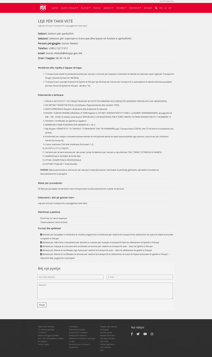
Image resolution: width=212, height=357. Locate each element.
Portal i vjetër (43, 344)
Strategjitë (104, 329)
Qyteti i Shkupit (68, 7)
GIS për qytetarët (107, 344)
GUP (102, 350)
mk (160, 7)
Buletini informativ (107, 335)
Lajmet (54, 7)
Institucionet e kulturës (78, 332)
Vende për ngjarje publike (48, 335)
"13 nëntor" (42, 332)
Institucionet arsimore (78, 335)
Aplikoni (108, 7)
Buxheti (85, 7)
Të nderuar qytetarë (46, 329)
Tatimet (97, 7)
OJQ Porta (104, 341)
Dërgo (42, 305)
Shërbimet (134, 7)
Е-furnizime (73, 326)
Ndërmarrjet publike (77, 329)
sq (165, 7)
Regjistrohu (170, 1)
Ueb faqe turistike (107, 338)
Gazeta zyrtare (106, 332)
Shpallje (120, 7)
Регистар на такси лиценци (53, 218)
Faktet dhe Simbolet (46, 326)
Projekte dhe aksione (108, 326)
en (170, 7)
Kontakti (148, 7)
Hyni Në (162, 1)
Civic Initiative (105, 347)
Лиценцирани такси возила (53, 222)
